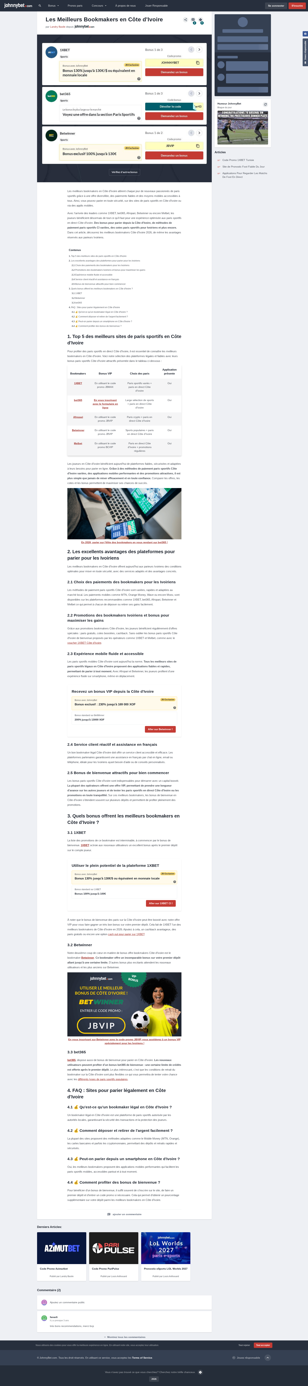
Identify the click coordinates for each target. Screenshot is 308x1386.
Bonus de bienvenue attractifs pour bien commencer (100, 284)
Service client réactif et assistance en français (97, 279)
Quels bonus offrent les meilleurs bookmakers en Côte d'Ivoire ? (102, 288)
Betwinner (80, 298)
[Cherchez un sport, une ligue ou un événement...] (39, 5)
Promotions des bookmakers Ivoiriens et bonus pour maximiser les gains (110, 270)
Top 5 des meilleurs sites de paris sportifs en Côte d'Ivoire (99, 256)
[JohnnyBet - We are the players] (18, 5)
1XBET (78, 293)
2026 (154, 1379)
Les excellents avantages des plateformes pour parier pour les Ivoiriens (105, 261)
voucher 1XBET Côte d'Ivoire (84, 642)
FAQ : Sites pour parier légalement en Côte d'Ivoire (95, 307)
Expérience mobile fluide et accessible (93, 275)
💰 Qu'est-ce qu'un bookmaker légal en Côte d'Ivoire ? (101, 312)
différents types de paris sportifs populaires (103, 1079)
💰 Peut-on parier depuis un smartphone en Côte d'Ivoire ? (103, 321)
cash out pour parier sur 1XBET (126, 934)
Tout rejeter (244, 1345)
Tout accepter (263, 1345)
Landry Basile (57, 26)
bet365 (78, 303)
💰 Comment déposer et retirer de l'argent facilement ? (101, 316)
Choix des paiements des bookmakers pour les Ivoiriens (102, 265)
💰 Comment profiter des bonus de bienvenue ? (98, 326)
